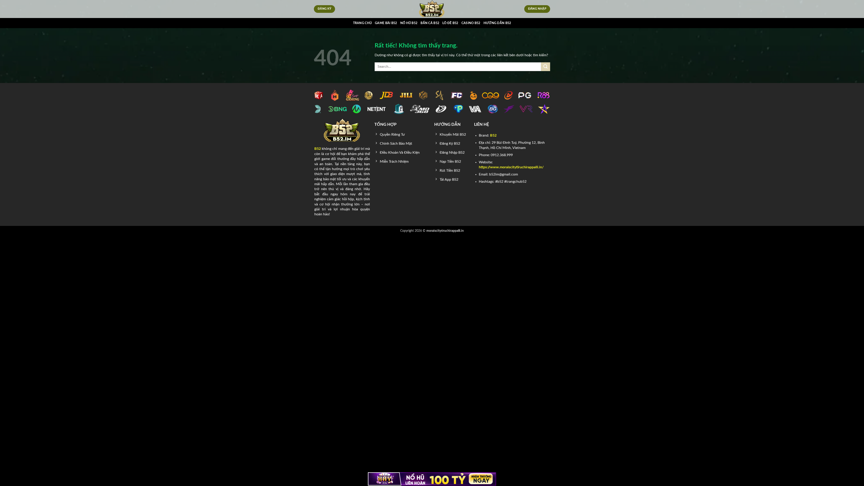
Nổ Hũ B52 (409, 23)
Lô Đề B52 (450, 23)
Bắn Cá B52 (430, 23)
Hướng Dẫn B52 (497, 23)
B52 (317, 149)
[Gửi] (545, 66)
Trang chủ (362, 23)
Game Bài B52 (386, 23)
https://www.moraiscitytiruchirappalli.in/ (511, 167)
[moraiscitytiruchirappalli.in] (432, 9)
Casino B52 (470, 23)
